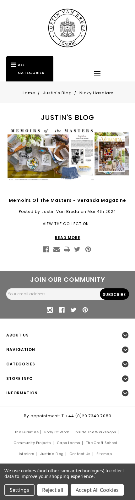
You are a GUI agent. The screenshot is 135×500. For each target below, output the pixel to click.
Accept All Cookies (97, 489)
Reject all (52, 489)
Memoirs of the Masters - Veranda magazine (67, 200)
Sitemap (104, 453)
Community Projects (32, 442)
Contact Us (80, 453)
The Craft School (101, 442)
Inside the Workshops (95, 432)
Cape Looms (68, 442)
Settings (19, 489)
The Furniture (26, 432)
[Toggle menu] (97, 73)
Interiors (27, 453)
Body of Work (56, 432)
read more (67, 237)
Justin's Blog (51, 453)
